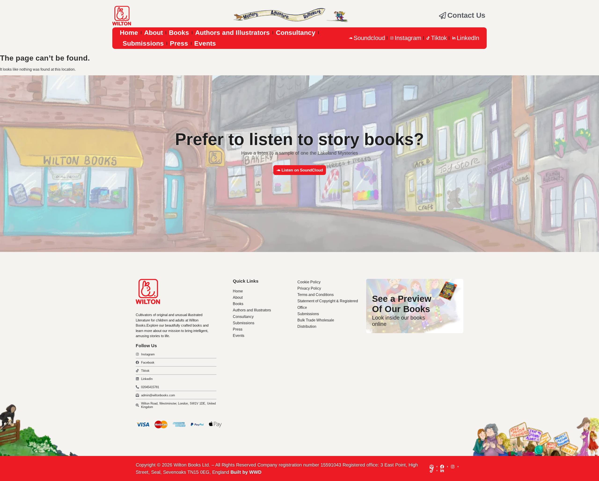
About (153, 32)
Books (179, 32)
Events (205, 43)
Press (179, 43)
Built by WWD (245, 472)
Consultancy (295, 32)
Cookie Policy (309, 282)
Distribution (306, 326)
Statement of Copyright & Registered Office (327, 304)
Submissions (143, 43)
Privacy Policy (309, 288)
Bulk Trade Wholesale (315, 320)
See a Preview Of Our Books (401, 304)
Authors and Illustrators (232, 32)
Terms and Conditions (315, 295)
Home (129, 32)
